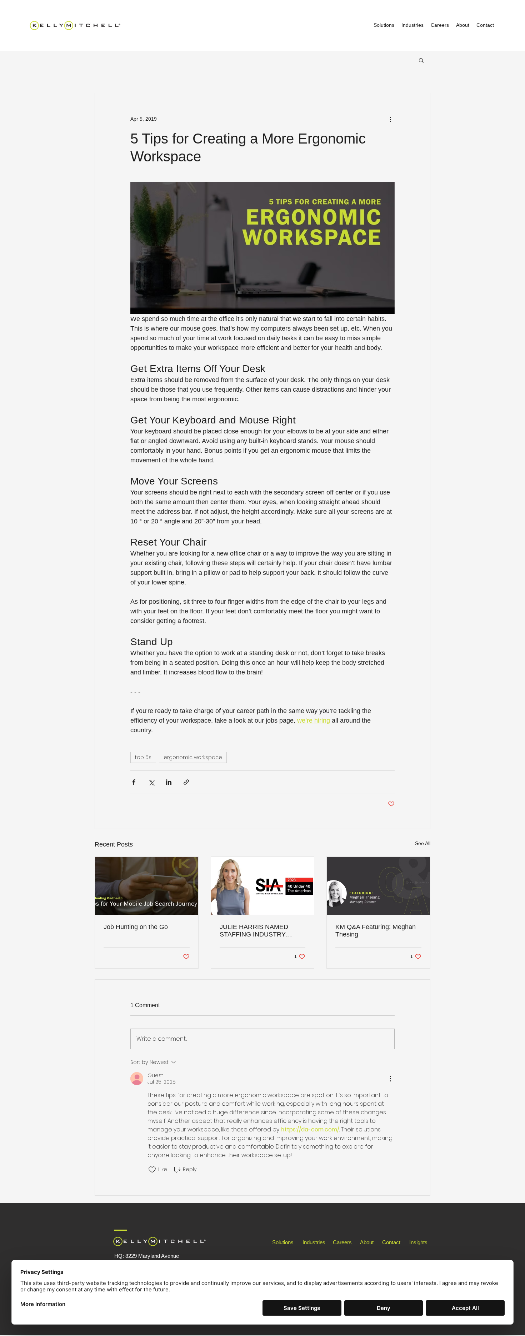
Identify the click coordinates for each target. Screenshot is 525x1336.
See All (422, 843)
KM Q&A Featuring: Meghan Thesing (375, 930)
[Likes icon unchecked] (152, 1169)
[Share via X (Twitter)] (151, 782)
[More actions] (390, 119)
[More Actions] (390, 1078)
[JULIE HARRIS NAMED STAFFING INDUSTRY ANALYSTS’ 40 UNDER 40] (262, 886)
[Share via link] (186, 782)
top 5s (143, 757)
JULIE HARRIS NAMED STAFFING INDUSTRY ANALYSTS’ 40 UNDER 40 (258, 930)
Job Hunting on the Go (136, 926)
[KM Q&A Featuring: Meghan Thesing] (378, 886)
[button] (421, 60)
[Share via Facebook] (133, 782)
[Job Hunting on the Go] (146, 886)
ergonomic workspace (193, 757)
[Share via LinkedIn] (168, 782)
